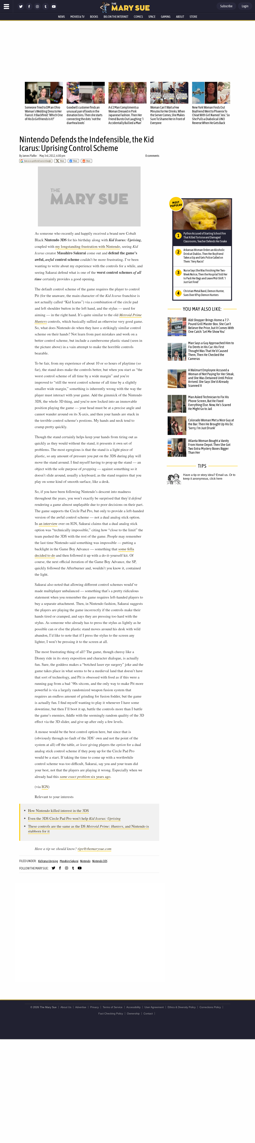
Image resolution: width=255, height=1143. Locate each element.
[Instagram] (37, 8)
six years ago (85, 776)
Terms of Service (112, 1007)
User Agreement (154, 1007)
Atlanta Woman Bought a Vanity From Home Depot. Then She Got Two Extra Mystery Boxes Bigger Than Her (209, 446)
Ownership (133, 1013)
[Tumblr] (45, 8)
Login (245, 6)
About (180, 16)
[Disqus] (90, 932)
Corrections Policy (210, 1007)
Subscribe (226, 6)
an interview (48, 523)
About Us (65, 1007)
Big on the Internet (116, 16)
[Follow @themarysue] (21, 8)
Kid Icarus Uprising (48, 861)
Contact (148, 1013)
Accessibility (133, 1007)
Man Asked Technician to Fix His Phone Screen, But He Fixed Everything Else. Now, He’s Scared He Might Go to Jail (209, 403)
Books (94, 16)
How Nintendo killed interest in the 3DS (58, 810)
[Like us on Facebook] (29, 8)
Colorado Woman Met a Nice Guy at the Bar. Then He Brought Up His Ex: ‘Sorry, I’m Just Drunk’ (211, 424)
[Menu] (6, 6)
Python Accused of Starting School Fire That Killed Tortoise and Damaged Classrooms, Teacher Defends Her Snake (205, 237)
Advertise (80, 1007)
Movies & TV (77, 16)
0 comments (152, 155)
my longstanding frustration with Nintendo (87, 246)
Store (193, 16)
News (61, 16)
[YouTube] (53, 8)
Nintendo (85, 861)
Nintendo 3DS (99, 861)
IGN (45, 786)
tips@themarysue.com (94, 848)
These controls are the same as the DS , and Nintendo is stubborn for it (88, 829)
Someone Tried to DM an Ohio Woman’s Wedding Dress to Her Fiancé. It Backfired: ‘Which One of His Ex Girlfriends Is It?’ (44, 113)
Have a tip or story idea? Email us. (205, 474)
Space (151, 16)
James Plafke (29, 155)
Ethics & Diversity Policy (182, 1007)
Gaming (165, 16)
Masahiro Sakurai (69, 861)
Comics (138, 16)
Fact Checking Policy (110, 1013)
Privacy (94, 1007)
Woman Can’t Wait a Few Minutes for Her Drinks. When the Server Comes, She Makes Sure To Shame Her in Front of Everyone (167, 115)
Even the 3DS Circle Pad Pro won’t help (74, 818)
